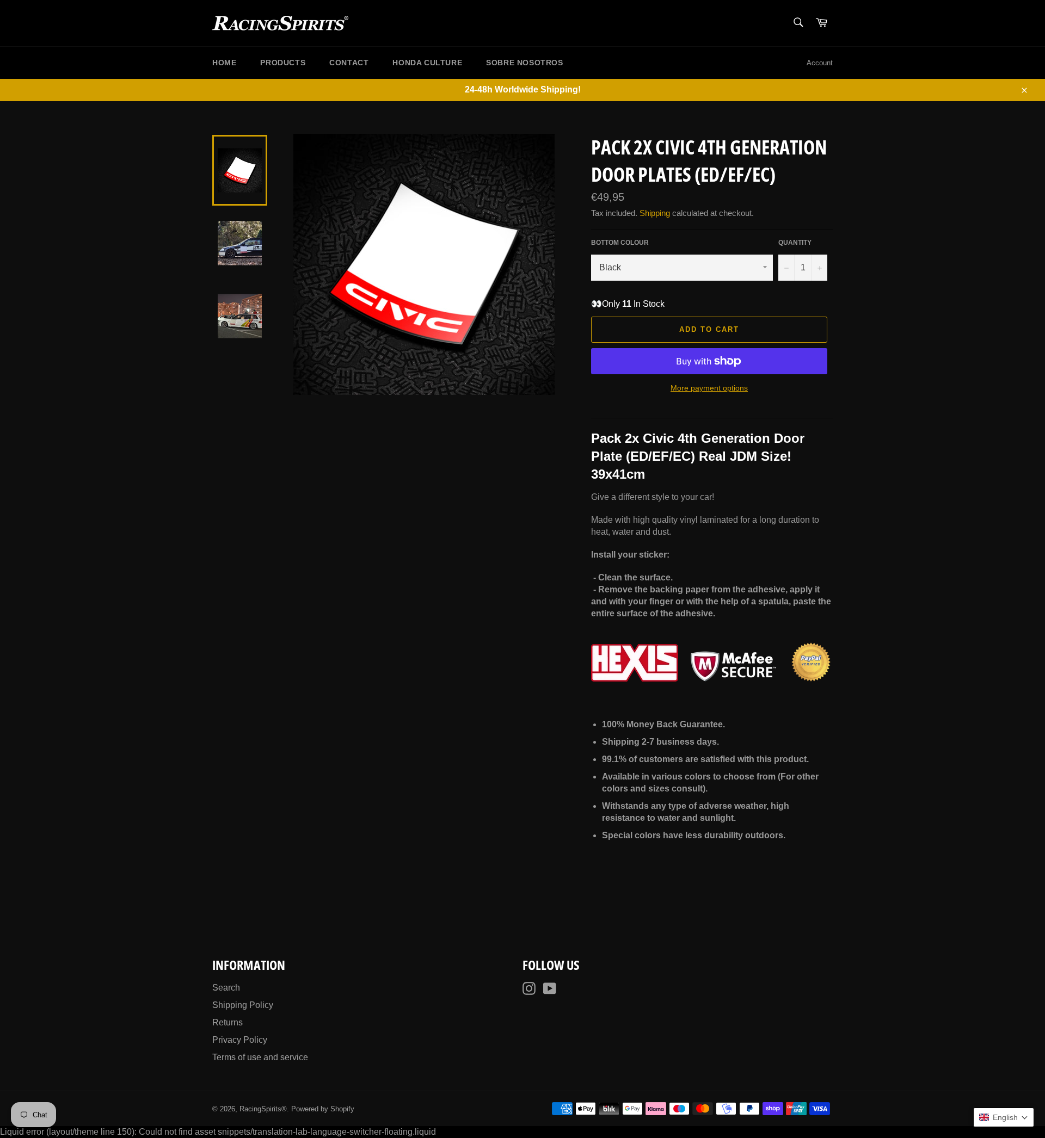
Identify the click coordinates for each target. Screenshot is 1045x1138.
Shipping (655, 213)
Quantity (795, 242)
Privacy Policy (239, 1039)
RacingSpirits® (263, 1109)
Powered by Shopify (322, 1109)
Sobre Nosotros (524, 62)
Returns (227, 1022)
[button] (1004, 1117)
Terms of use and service (260, 1057)
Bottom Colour (620, 242)
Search (226, 987)
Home (224, 62)
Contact (348, 62)
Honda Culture (427, 62)
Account (820, 63)
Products (282, 62)
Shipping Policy (242, 1005)
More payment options (709, 388)
